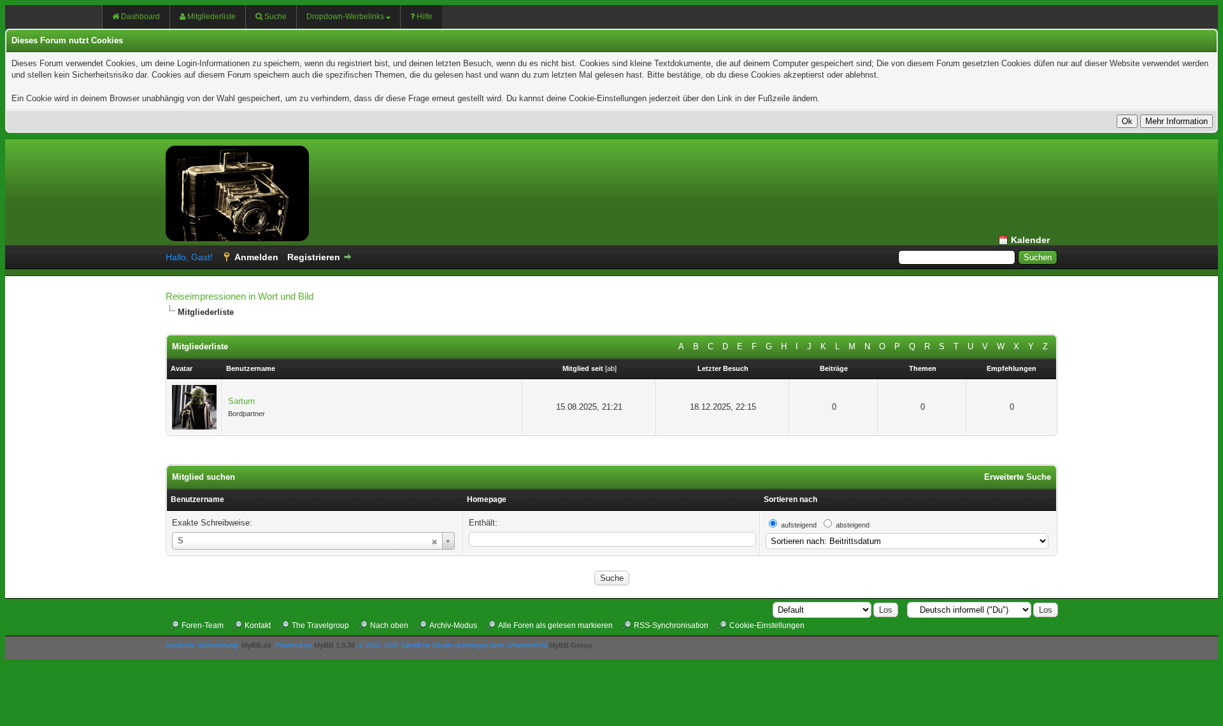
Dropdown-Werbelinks (345, 16)
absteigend (852, 525)
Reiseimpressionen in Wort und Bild (239, 296)
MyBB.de (256, 645)
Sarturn (241, 401)
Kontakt (258, 625)
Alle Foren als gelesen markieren (555, 625)
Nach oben (389, 625)
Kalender (1030, 240)
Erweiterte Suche (1017, 477)
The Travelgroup (320, 625)
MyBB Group (570, 645)
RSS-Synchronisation (671, 625)
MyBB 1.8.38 (334, 645)
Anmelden (256, 257)
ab (611, 368)
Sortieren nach (790, 499)
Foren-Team (203, 625)
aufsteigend (799, 525)
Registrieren (313, 257)
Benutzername (197, 499)
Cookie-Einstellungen (767, 625)
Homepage (486, 499)
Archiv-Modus (453, 625)
